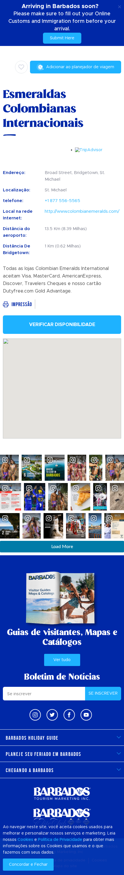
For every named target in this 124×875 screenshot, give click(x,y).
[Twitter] (52, 715)
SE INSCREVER (103, 693)
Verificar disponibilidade (62, 324)
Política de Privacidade (60, 840)
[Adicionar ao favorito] (21, 67)
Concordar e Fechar (28, 865)
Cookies (25, 840)
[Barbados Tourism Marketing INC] (62, 793)
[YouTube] (86, 715)
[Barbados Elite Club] (62, 818)
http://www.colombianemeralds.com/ (82, 211)
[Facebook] (69, 715)
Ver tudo (62, 660)
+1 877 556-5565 (62, 201)
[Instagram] (35, 715)
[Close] (119, 5)
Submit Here (62, 38)
